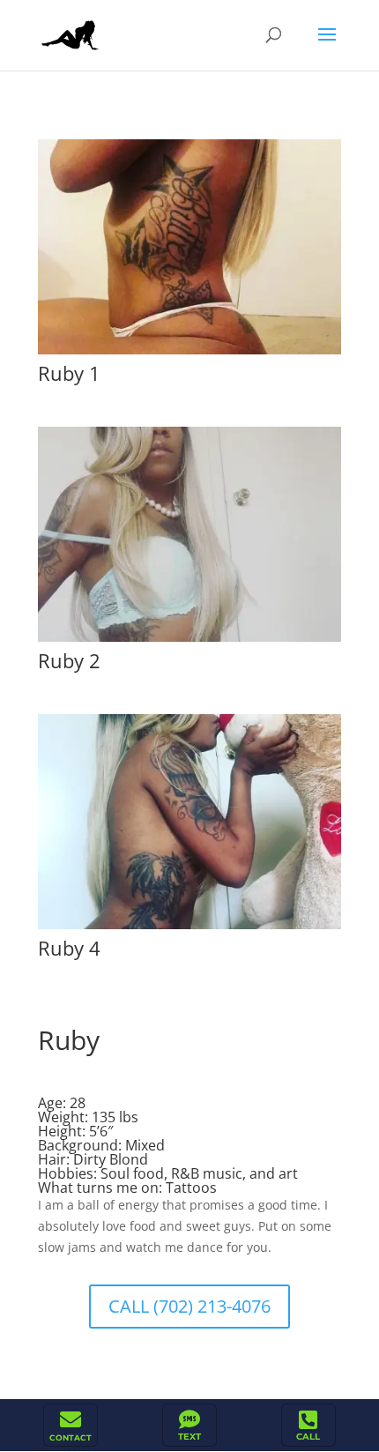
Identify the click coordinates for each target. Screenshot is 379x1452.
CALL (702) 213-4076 (189, 1306)
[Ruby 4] (189, 928)
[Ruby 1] (189, 354)
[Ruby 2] (189, 641)
